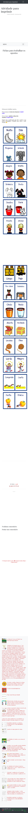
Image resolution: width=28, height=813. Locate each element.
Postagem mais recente (8, 560)
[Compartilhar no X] (12, 486)
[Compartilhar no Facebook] (14, 486)
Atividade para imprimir (10, 2)
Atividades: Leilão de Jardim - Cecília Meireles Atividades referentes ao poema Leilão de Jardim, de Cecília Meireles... (16, 792)
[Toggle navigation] (23, 2)
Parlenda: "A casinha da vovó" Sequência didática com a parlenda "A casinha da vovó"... (16, 773)
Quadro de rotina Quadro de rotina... (15, 729)
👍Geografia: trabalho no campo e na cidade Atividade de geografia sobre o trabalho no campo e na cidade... (16, 786)
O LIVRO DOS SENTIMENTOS (13, 688)
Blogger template (8, 810)
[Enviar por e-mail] (10, 486)
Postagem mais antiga (20, 560)
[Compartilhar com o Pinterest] (16, 486)
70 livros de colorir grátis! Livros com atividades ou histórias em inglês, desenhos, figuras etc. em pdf (13, 719)
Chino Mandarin (17, 810)
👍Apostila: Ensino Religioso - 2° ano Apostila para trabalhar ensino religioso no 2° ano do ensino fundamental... (16, 755)
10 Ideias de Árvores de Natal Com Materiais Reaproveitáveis (14, 640)
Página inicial (14, 562)
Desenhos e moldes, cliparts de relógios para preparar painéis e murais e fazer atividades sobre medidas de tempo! (16, 684)
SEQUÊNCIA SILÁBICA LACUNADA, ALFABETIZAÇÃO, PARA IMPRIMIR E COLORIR (15, 724)
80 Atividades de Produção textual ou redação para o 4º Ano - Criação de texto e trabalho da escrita (16, 767)
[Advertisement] (14, 27)
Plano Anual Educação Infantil (13, 694)
